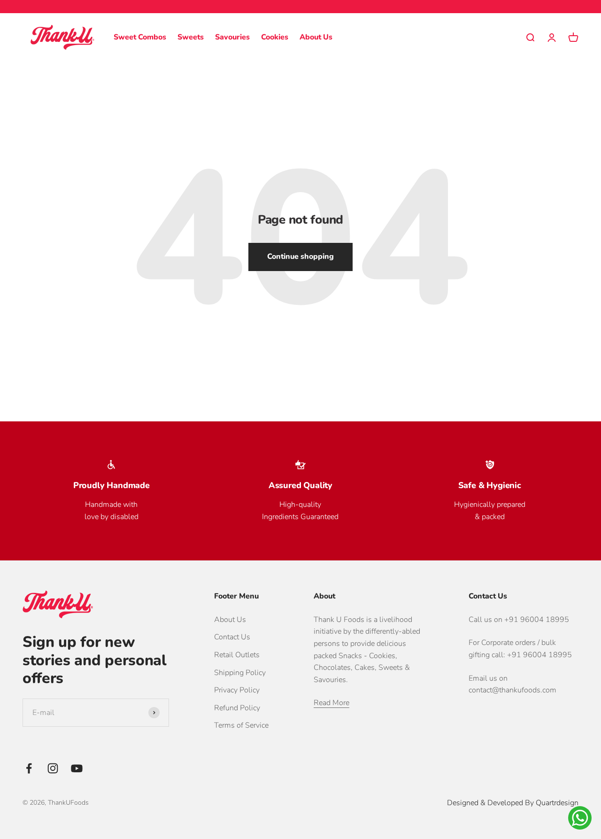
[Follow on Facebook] (29, 768)
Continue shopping (300, 256)
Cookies (274, 37)
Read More (331, 703)
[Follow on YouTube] (76, 768)
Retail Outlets (237, 655)
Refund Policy (237, 708)
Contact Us (232, 637)
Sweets (190, 37)
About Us (316, 37)
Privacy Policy (237, 690)
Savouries (232, 37)
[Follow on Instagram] (52, 768)
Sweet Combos (140, 37)
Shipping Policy (240, 673)
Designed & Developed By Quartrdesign (512, 803)
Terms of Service (241, 725)
